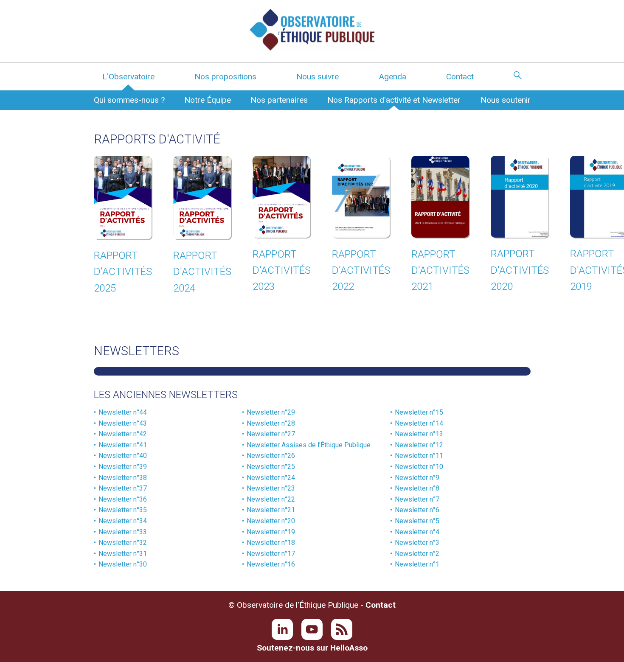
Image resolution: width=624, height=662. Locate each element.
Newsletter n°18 (271, 543)
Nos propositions (225, 76)
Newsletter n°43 (122, 423)
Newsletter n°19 (271, 532)
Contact (460, 76)
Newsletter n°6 (417, 510)
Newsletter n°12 (419, 445)
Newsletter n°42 (122, 434)
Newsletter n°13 (419, 434)
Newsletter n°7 (417, 499)
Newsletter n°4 (417, 532)
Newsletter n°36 (122, 499)
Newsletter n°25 (271, 467)
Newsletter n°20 (271, 521)
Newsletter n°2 (417, 554)
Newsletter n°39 (122, 467)
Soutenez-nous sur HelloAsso (312, 648)
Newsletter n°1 (417, 564)
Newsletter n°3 (417, 543)
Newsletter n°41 (122, 445)
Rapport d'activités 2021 (440, 270)
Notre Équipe (207, 100)
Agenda (392, 76)
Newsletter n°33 (122, 532)
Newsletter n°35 (122, 510)
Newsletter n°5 (417, 521)
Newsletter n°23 (271, 488)
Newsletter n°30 (122, 564)
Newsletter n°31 (122, 554)
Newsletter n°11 (419, 456)
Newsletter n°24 (271, 478)
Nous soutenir (506, 100)
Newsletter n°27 (271, 434)
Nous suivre (317, 76)
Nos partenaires (279, 100)
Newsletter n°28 (271, 423)
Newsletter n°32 (122, 543)
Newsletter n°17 (271, 554)
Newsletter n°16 (271, 564)
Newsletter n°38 (122, 478)
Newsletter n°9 (417, 478)
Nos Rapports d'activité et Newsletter (394, 100)
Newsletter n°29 (271, 412)
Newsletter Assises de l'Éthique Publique (309, 445)
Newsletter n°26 (271, 456)
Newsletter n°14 (419, 423)
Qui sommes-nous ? (129, 100)
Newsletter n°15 (419, 412)
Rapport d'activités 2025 (123, 272)
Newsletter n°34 (122, 521)
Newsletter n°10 (419, 467)
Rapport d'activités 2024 (202, 272)
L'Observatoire (128, 76)
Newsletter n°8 (417, 488)
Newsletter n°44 (122, 412)
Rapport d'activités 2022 (361, 270)
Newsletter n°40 (122, 456)
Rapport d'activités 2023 (282, 270)
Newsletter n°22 (271, 499)
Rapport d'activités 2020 (520, 270)
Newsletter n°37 (122, 488)
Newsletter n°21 (271, 510)
